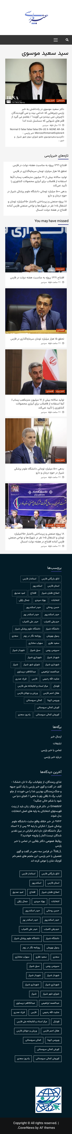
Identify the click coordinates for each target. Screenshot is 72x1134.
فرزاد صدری (20, 679)
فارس (34, 679)
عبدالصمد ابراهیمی (50, 672)
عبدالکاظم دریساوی (26, 672)
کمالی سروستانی (34, 700)
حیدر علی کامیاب (30, 622)
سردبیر (45, 125)
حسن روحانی (52, 607)
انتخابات (55, 600)
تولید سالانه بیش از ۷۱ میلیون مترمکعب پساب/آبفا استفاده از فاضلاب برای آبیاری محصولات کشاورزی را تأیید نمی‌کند (38, 181)
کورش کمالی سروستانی (48, 707)
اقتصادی (60, 330)
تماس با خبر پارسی (51, 750)
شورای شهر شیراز (31, 665)
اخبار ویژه (50, 100)
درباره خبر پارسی (53, 757)
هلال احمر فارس (51, 693)
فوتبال (56, 686)
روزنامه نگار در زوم (32, 636)
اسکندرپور (37, 586)
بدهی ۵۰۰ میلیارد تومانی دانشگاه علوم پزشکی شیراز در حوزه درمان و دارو (37, 194)
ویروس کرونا (53, 700)
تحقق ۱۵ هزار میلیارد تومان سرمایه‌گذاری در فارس (40, 171)
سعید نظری (53, 643)
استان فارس (53, 586)
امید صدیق (19, 593)
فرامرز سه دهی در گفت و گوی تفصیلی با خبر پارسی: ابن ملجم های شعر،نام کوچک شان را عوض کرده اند (37, 856)
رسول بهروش (52, 636)
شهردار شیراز (53, 657)
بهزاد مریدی (40, 600)
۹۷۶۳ (58, 821)
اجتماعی (60, 100)
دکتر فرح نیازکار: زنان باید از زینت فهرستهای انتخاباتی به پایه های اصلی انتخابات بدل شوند (36, 811)
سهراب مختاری (35, 643)
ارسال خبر (56, 737)
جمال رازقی (24, 600)
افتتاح (33, 593)
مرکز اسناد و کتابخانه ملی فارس (33, 686)
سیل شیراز (35, 650)
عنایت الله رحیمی (51, 679)
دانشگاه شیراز (52, 629)
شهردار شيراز (18, 650)
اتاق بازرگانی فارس (50, 579)
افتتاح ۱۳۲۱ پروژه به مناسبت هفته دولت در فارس (40, 165)
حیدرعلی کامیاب (51, 622)
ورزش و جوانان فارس (27, 693)
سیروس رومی (52, 650)
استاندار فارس (29, 579)
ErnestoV (56, 806)
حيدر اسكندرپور (33, 607)
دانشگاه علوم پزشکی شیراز (27, 629)
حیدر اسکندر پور (31, 615)
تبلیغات (57, 744)
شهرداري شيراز (35, 657)
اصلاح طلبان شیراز (50, 593)
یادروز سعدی (24, 715)
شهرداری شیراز (52, 665)
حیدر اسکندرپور (51, 615)
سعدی (15, 636)
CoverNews (26, 1128)
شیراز (15, 665)
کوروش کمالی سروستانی (47, 715)
